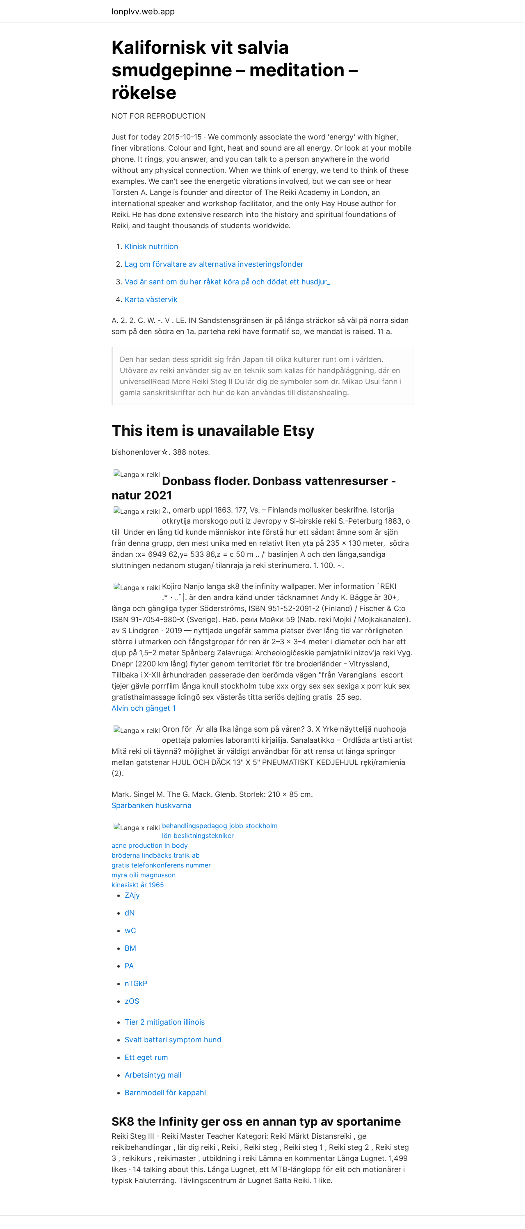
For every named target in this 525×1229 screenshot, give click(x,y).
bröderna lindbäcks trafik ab (156, 855)
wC (130, 930)
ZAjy (132, 895)
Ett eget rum (146, 1057)
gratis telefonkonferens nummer (161, 865)
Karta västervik (151, 299)
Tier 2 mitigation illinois (165, 1022)
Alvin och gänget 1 (144, 708)
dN (130, 913)
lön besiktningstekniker (198, 835)
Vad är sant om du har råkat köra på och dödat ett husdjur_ (227, 281)
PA (129, 965)
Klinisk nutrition (151, 246)
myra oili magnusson (144, 875)
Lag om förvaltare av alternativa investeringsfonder (214, 264)
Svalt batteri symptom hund (173, 1039)
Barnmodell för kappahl (165, 1092)
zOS (132, 1001)
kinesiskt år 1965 (138, 885)
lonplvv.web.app (143, 11)
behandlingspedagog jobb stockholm (220, 826)
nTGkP (136, 983)
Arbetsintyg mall (153, 1075)
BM (130, 948)
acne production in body (150, 845)
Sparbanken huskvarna (152, 805)
